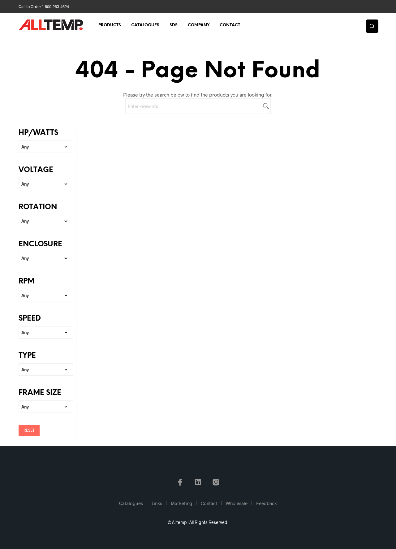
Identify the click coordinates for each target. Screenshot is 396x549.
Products (109, 25)
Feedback (266, 503)
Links (157, 503)
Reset (29, 431)
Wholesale (237, 503)
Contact (230, 25)
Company (198, 25)
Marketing (181, 503)
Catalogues (145, 25)
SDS (174, 25)
